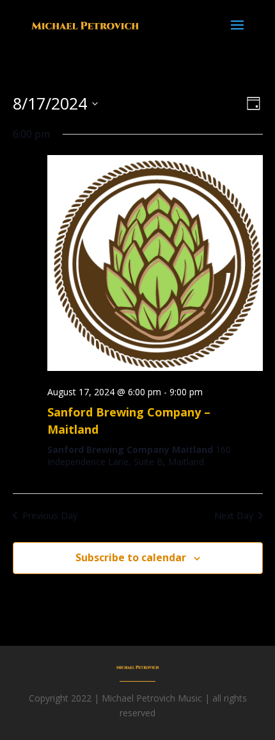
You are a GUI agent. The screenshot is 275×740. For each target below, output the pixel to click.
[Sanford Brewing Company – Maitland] (155, 265)
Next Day (233, 515)
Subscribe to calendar (130, 557)
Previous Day (49, 515)
